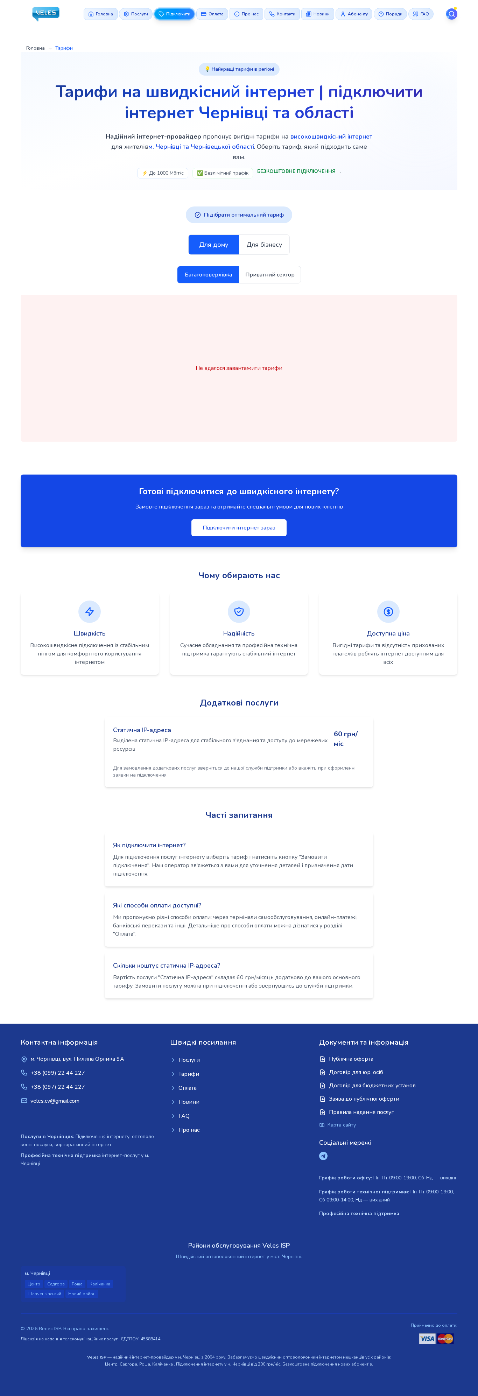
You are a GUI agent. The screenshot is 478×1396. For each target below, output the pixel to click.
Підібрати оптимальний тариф (244, 215)
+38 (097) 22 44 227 (57, 1087)
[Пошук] (451, 14)
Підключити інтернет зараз (239, 528)
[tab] (214, 244)
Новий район (82, 1294)
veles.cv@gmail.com (54, 1101)
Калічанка (100, 1284)
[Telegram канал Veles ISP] (323, 1156)
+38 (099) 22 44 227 (57, 1073)
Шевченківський (44, 1294)
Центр (34, 1284)
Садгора (56, 1284)
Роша (77, 1284)
